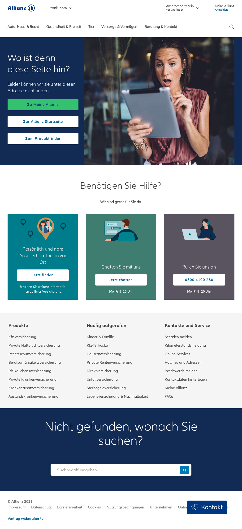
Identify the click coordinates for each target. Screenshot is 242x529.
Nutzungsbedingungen (125, 507)
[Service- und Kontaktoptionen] (207, 507)
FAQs (169, 396)
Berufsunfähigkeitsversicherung (35, 362)
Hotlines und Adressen (183, 362)
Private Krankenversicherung (32, 379)
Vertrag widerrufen (23, 518)
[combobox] (114, 470)
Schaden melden (178, 337)
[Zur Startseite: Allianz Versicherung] (21, 8)
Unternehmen (161, 507)
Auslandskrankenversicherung (33, 396)
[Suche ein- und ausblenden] (230, 27)
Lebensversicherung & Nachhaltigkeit (117, 396)
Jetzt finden (43, 275)
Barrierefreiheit (69, 507)
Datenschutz (41, 507)
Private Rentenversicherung (109, 362)
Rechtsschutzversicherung (30, 354)
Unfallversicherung (102, 379)
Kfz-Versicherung (22, 337)
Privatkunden (57, 8)
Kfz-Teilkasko (97, 345)
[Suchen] (184, 470)
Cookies (94, 507)
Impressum (17, 507)
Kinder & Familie (100, 337)
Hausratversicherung (104, 354)
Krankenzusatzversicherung (31, 388)
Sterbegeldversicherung (106, 388)
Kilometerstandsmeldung (185, 345)
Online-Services (177, 354)
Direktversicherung (102, 371)
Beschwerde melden (181, 371)
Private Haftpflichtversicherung (34, 345)
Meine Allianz (176, 388)
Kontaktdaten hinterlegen (186, 379)
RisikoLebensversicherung (30, 371)
